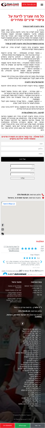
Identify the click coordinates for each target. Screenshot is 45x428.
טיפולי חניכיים (33, 406)
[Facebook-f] (22, 324)
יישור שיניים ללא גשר (30, 386)
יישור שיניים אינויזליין (31, 333)
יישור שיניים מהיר (32, 355)
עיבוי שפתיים (33, 396)
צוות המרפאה (36, 282)
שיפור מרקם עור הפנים (30, 398)
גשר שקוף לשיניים (31, 335)
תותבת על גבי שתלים (30, 341)
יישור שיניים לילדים (31, 339)
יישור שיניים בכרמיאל (30, 337)
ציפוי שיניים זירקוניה (31, 357)
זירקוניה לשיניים (32, 361)
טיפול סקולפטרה (32, 380)
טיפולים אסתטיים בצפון (29, 390)
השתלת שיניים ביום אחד (29, 365)
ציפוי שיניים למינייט (31, 345)
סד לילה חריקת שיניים (30, 402)
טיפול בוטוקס (33, 374)
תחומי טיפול (16, 282)
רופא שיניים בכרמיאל (30, 329)
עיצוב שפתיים (33, 392)
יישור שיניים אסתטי (31, 400)
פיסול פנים (34, 376)
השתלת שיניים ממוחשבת (29, 367)
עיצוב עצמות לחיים (31, 382)
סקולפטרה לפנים (32, 388)
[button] (42, 5)
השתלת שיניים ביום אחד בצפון (27, 353)
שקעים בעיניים (33, 372)
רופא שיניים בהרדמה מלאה (28, 404)
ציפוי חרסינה (33, 349)
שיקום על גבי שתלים (31, 343)
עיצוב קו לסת (33, 378)
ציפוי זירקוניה (33, 359)
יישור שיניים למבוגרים (30, 370)
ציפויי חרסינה (33, 347)
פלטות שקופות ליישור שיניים (28, 368)
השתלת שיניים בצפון (30, 351)
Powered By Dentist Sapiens (22, 415)
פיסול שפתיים (33, 394)
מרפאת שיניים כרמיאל (30, 331)
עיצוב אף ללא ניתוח (31, 384)
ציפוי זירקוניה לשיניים (30, 363)
